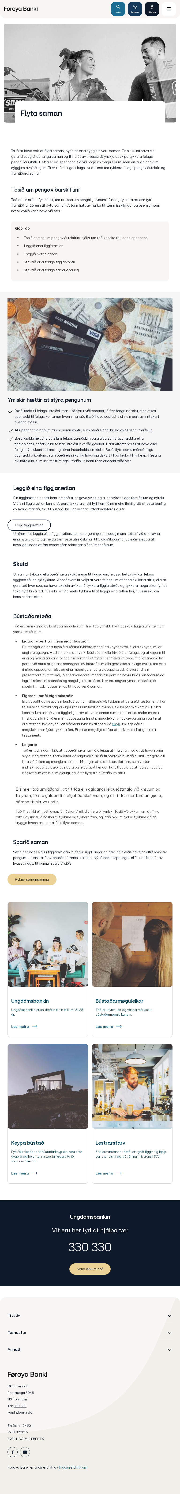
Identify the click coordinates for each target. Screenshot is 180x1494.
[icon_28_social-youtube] (25, 1452)
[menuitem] (55, 9)
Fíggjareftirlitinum (73, 1467)
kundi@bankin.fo (20, 1412)
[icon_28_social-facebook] (13, 1452)
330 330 (90, 1247)
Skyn (116, 724)
